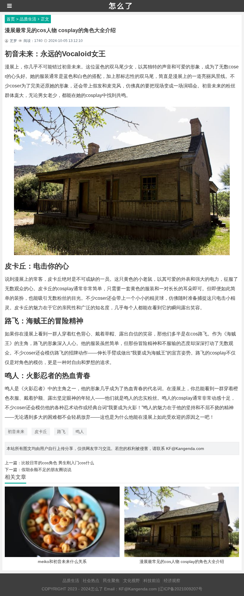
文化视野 (131, 580)
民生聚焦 (111, 580)
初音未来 (16, 431)
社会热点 (91, 580)
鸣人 (80, 431)
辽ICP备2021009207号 (180, 588)
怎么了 (96, 588)
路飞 (61, 431)
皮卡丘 (41, 431)
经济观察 (172, 580)
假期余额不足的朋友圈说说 (46, 469)
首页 (11, 19)
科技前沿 (151, 580)
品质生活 (28, 19)
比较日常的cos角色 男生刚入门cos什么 (57, 462)
